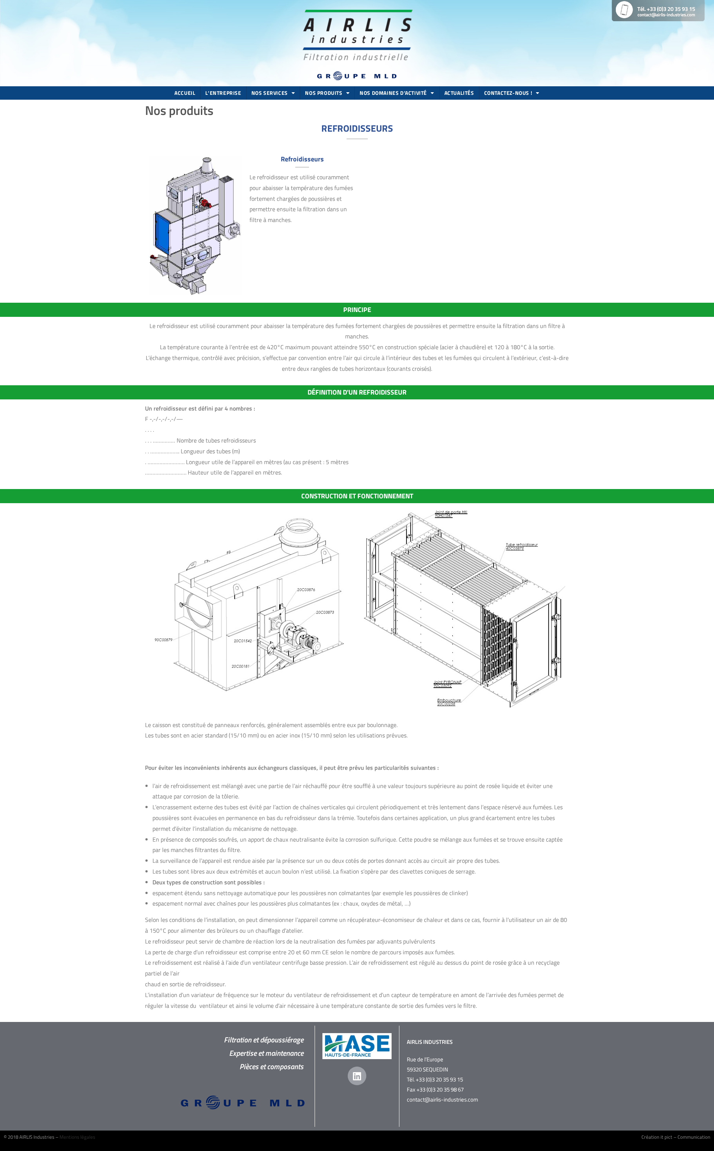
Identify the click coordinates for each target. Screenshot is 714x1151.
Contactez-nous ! (508, 93)
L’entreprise (223, 93)
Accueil (184, 93)
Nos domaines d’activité (393, 93)
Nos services (269, 93)
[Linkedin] (357, 1076)
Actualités (459, 93)
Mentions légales (77, 1137)
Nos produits (323, 93)
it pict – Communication (685, 1137)
